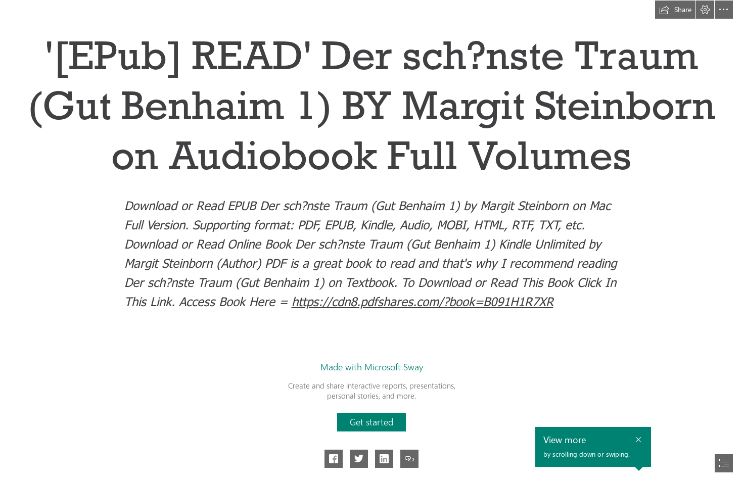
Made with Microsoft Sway (371, 367)
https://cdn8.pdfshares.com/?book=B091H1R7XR (422, 301)
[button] (675, 10)
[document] (371, 241)
